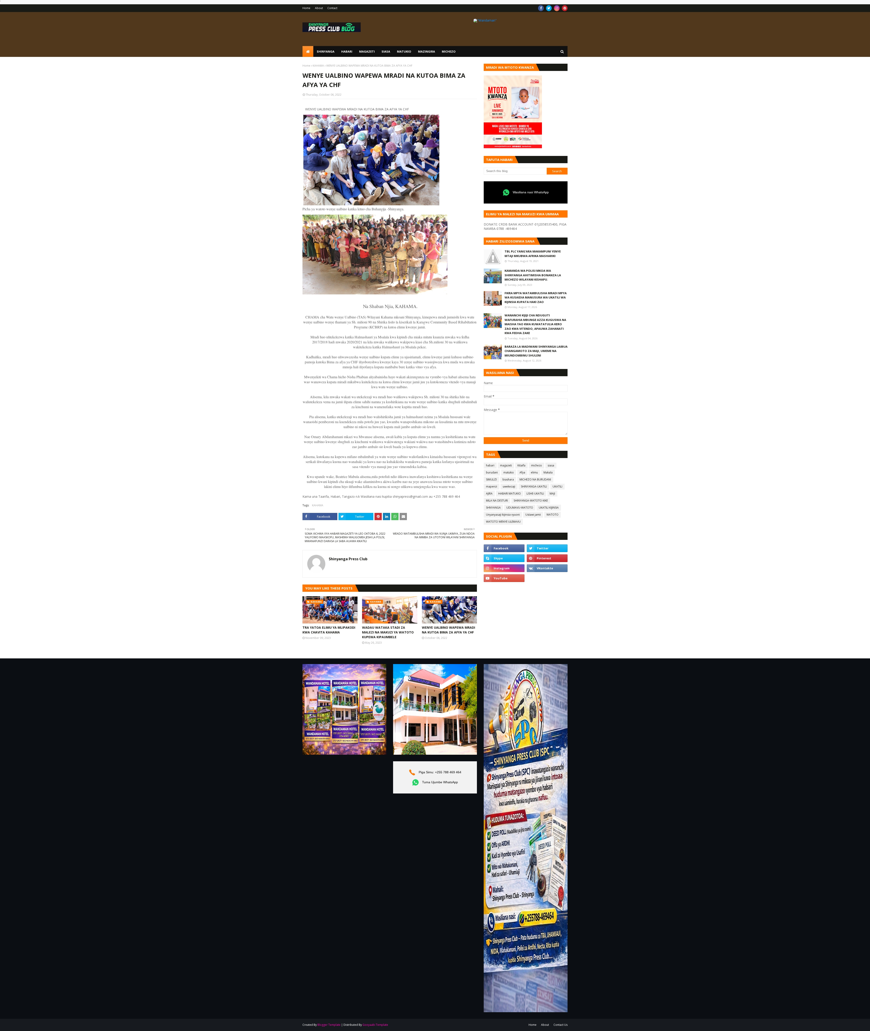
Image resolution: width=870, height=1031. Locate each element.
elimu (534, 472)
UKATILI (557, 486)
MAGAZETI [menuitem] (367, 51)
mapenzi (491, 486)
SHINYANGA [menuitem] (325, 51)
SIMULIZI (491, 479)
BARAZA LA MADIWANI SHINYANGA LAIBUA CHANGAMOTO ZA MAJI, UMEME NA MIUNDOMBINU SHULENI (536, 350)
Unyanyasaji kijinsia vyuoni (503, 515)
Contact (332, 8)
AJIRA (489, 493)
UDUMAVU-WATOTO (519, 507)
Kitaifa (521, 465)
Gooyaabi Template (375, 1025)
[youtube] (504, 578)
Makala (548, 472)
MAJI (552, 493)
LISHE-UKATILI (535, 493)
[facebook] (541, 8)
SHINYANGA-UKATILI (534, 486)
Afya (522, 472)
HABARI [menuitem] (346, 51)
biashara (508, 479)
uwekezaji (509, 486)
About (319, 8)
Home (306, 8)
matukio (508, 472)
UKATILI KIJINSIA (549, 507)
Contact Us (560, 1025)
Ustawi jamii (533, 515)
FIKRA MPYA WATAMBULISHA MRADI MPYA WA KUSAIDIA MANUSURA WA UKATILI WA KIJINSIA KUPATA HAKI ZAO (536, 297)
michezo (536, 465)
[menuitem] (307, 51)
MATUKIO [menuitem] (404, 51)
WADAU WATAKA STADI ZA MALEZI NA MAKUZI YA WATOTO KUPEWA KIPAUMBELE (388, 632)
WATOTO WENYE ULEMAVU (503, 522)
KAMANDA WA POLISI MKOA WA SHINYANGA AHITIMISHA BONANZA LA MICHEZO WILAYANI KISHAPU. (533, 275)
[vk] (547, 568)
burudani (492, 472)
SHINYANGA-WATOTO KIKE (531, 500)
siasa (551, 465)
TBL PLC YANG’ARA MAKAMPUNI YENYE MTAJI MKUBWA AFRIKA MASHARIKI (533, 253)
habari (490, 465)
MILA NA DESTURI (497, 500)
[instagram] (557, 8)
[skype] (504, 558)
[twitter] (549, 8)
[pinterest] (565, 8)
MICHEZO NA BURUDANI (535, 479)
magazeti (506, 465)
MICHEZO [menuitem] (449, 51)
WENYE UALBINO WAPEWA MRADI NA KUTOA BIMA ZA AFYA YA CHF (448, 629)
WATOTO (552, 515)
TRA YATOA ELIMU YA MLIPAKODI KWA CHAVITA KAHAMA (328, 629)
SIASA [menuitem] (386, 51)
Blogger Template (329, 1025)
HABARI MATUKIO (509, 493)
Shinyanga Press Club (348, 558)
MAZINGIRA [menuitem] (426, 51)
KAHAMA (318, 66)
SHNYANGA (493, 507)
